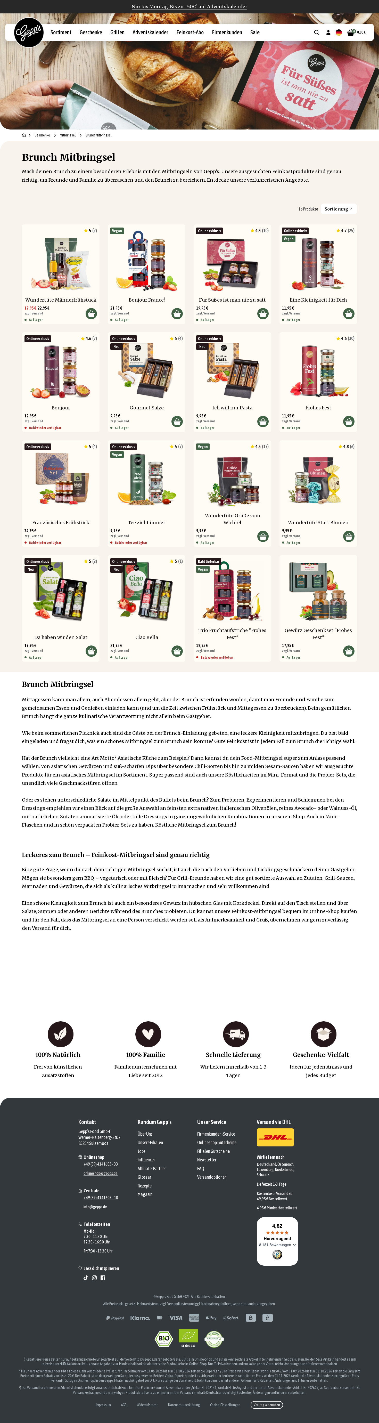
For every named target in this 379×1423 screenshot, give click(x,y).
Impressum (103, 1405)
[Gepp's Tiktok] (86, 1277)
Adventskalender (150, 32)
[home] (24, 135)
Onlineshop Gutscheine (216, 1142)
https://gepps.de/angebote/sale (156, 1359)
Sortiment (61, 32)
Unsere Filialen (150, 1142)
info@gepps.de (95, 1206)
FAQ (200, 1168)
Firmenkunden (227, 32)
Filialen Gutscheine (213, 1151)
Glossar (144, 1177)
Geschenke (91, 32)
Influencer (146, 1159)
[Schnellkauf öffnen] (91, 313)
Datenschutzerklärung (184, 1405)
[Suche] (316, 32)
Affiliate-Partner (152, 1168)
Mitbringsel (68, 135)
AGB (124, 1405)
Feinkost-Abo (190, 32)
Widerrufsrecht (147, 1405)
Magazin (145, 1194)
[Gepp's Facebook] (103, 1277)
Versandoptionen (212, 1177)
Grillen (117, 32)
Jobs (141, 1151)
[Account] (328, 32)
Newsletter (206, 1159)
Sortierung (336, 209)
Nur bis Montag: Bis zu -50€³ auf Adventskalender (189, 7)
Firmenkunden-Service (216, 1134)
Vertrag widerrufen (267, 1405)
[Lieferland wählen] (339, 32)
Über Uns (145, 1134)
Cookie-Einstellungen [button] (225, 1405)
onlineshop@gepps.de (101, 1173)
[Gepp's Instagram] (94, 1277)
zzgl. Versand (33, 313)
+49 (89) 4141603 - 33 (101, 1164)
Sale (255, 32)
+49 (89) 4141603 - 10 (101, 1197)
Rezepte (145, 1185)
